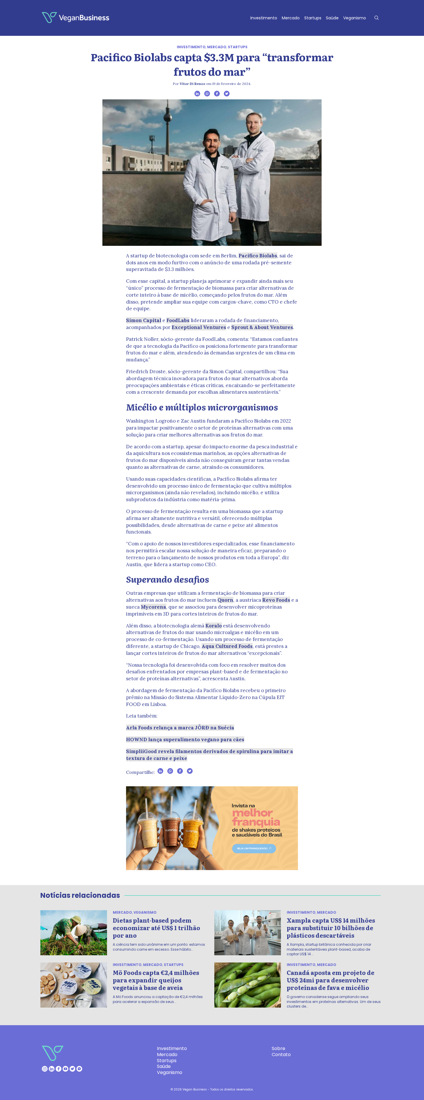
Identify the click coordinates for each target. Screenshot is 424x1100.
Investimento (263, 18)
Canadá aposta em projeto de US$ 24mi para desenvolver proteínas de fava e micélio (330, 980)
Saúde (332, 18)
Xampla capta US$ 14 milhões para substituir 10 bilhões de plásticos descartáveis (331, 927)
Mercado (291, 18)
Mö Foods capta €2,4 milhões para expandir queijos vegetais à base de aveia (156, 980)
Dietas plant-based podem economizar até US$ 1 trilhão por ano (156, 927)
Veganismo (354, 18)
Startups (312, 18)
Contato (281, 1054)
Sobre (278, 1048)
